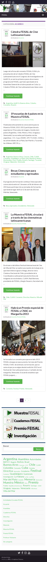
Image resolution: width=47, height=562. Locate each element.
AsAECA (17, 103)
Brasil (26, 462)
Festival (16, 389)
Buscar (6, 446)
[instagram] (9, 1)
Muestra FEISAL (29, 120)
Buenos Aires (25, 103)
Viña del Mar (9, 491)
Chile (31, 157)
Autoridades (35, 459)
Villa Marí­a (34, 488)
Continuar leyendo (13, 96)
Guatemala (27, 474)
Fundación (6, 474)
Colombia (8, 468)
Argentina (9, 103)
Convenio (6, 105)
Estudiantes (22, 206)
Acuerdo (21, 38)
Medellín (21, 480)
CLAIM (36, 157)
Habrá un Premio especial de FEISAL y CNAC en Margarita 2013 (27, 310)
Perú (14, 160)
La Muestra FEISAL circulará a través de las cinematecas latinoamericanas (27, 217)
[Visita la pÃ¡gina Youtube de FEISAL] (13, 1)
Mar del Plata (10, 479)
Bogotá (13, 462)
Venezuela (21, 162)
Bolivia (20, 462)
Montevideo (7, 160)
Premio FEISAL (21, 317)
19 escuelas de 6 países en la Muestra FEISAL (27, 115)
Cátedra (33, 103)
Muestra (33, 297)
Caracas (26, 157)
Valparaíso (13, 162)
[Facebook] (6, 1)
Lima (27, 158)
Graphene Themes (17, 559)
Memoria (29, 479)
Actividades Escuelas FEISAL (13, 500)
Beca (7, 206)
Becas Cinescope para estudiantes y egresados (25, 172)
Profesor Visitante (9, 537)
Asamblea (23, 459)
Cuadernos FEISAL (9, 512)
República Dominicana (15, 486)
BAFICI (6, 462)
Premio (21, 389)
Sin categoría (7, 542)
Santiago (31, 160)
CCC (26, 465)
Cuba (25, 467)
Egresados (13, 206)
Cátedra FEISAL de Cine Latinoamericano (24, 33)
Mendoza (32, 158)
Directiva (26, 297)
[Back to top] (42, 549)
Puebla (19, 160)
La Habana (19, 476)
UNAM (39, 485)
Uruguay (6, 162)
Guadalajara (15, 158)
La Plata (22, 158)
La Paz (26, 477)
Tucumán (38, 160)
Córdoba (32, 468)
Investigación (8, 477)
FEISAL (4, 15)
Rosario (13, 105)
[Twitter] (3, 1)
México (39, 158)
